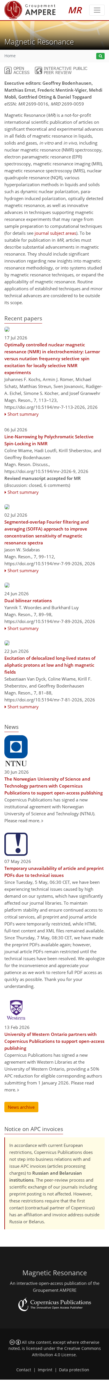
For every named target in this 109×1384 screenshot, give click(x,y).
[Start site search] (100, 56)
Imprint (45, 1369)
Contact (23, 1369)
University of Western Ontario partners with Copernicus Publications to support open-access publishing (54, 1041)
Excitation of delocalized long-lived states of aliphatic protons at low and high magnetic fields (49, 665)
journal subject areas (55, 233)
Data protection (74, 1369)
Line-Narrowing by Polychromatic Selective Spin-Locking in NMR (49, 440)
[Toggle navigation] (97, 10)
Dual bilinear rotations (28, 600)
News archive (21, 1107)
